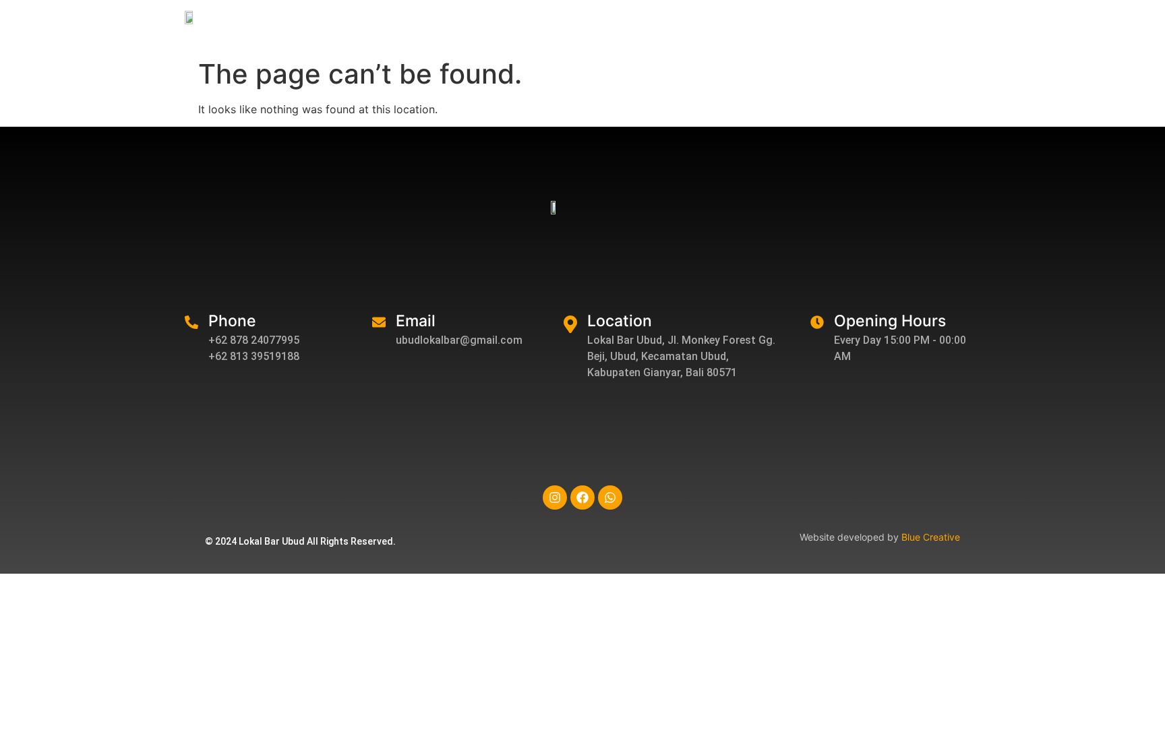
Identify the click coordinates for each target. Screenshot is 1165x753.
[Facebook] (582, 497)
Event (893, 26)
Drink (689, 26)
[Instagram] (555, 497)
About (586, 26)
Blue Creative (930, 537)
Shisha (744, 26)
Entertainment (820, 26)
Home (531, 26)
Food (638, 26)
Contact (1034, 26)
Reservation (961, 26)
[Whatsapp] (610, 497)
